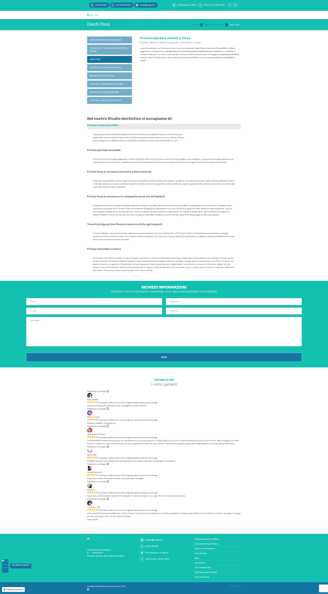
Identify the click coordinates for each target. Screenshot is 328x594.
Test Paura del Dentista (206, 572)
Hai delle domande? (20, 565)
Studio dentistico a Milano (207, 539)
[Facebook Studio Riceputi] (230, 5)
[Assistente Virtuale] (5, 566)
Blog (197, 558)
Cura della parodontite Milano (106, 84)
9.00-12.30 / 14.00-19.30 (214, 5)
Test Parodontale (203, 567)
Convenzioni (201, 553)
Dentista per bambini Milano (104, 92)
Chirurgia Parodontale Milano (106, 100)
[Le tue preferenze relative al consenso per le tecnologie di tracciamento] (13, 589)
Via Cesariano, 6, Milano (186, 5)
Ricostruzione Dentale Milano (105, 40)
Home (195, 25)
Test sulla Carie (202, 577)
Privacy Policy (235, 586)
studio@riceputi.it (154, 540)
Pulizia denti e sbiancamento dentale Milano (109, 49)
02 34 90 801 (152, 546)
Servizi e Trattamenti (214, 25)
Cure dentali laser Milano (206, 544)
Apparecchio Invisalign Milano (105, 67)
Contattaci (200, 563)
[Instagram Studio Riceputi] (236, 5)
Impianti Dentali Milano (102, 76)
